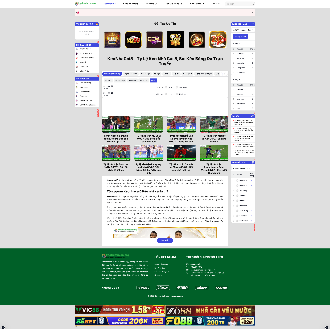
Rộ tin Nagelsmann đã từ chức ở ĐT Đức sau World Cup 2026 (116, 138)
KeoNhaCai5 (110, 3)
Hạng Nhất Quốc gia (204, 74)
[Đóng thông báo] (252, 12)
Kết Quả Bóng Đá (174, 3)
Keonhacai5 (107, 261)
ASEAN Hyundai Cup (112, 74)
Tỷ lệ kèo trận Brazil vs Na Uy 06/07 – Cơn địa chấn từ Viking (116, 167)
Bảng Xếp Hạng (131, 3)
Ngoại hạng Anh (131, 74)
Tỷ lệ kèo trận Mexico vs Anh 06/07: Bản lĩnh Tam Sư (214, 138)
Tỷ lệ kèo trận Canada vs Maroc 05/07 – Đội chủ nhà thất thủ (181, 167)
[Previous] (107, 42)
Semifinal (132, 80)
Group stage (120, 80)
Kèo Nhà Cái (152, 3)
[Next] (222, 42)
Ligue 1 (176, 74)
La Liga (157, 74)
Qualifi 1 (108, 80)
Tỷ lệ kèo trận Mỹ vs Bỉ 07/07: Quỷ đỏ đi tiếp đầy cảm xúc (148, 138)
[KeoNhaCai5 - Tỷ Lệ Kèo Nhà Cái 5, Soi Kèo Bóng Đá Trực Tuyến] (85, 4)
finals (153, 80)
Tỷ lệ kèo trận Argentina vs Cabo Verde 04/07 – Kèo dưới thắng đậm (214, 168)
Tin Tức (216, 3)
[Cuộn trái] (222, 74)
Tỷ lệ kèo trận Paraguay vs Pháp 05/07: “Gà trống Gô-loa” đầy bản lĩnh (149, 168)
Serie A (167, 74)
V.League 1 (187, 74)
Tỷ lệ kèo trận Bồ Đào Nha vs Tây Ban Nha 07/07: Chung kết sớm (181, 138)
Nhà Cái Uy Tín (197, 3)
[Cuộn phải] (226, 74)
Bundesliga (145, 74)
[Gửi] (253, 4)
